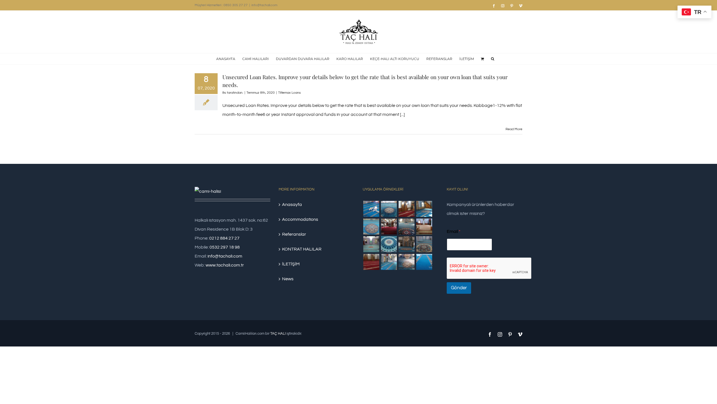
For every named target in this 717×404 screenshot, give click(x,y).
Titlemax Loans (289, 93)
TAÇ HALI (278, 334)
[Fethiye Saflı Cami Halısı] (424, 226)
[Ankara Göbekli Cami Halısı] (406, 244)
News (288, 279)
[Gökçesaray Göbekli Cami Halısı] (371, 226)
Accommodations (300, 219)
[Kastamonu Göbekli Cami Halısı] (388, 244)
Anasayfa (292, 204)
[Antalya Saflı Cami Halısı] (371, 262)
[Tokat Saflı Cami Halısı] (406, 209)
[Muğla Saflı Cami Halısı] (388, 262)
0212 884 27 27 (224, 238)
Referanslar (294, 234)
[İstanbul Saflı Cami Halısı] (371, 209)
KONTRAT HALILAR (302, 249)
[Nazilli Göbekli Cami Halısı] (406, 262)
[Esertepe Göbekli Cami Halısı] (424, 244)
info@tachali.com (264, 5)
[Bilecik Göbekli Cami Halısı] (406, 226)
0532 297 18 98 (224, 247)
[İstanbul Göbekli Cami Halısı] (424, 209)
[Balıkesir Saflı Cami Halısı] (371, 244)
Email (453, 231)
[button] (492, 59)
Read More (514, 129)
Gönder (459, 287)
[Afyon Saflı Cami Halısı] (424, 262)
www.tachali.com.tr (225, 265)
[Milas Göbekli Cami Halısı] (388, 209)
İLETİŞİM (291, 264)
